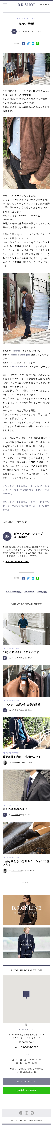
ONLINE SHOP (44, 4)
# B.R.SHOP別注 (13, 592)
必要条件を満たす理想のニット (22, 756)
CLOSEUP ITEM (11, 648)
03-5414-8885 (29, 1047)
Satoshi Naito (16, 870)
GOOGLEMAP (28, 1042)
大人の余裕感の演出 (15, 809)
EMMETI (18, 350)
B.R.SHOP (25, 31)
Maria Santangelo (20, 354)
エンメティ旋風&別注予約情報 (21, 704)
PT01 (13, 362)
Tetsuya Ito (15, 762)
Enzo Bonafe (18, 366)
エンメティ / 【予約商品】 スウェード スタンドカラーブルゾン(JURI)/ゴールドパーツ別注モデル (26, 506)
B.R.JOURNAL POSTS (17, 562)
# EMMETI (29, 592)
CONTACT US (28, 1081)
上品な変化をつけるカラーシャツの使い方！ (26, 863)
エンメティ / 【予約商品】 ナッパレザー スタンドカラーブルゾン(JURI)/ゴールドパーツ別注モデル (26, 490)
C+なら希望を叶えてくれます (21, 652)
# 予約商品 (42, 592)
